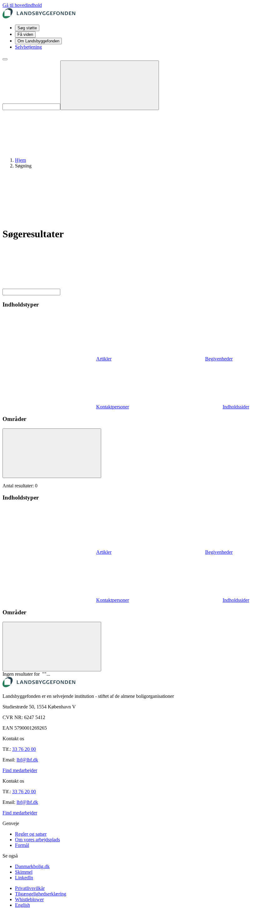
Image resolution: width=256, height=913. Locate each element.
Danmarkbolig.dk (32, 866)
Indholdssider (236, 406)
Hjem (20, 160)
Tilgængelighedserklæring (40, 893)
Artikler (103, 358)
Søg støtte (27, 28)
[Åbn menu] (4, 59)
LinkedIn (24, 877)
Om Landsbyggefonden (38, 41)
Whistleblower (29, 899)
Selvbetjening (28, 47)
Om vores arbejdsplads (37, 839)
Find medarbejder (19, 770)
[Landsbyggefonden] (38, 16)
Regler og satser (31, 834)
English (22, 905)
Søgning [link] (23, 165)
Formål (22, 845)
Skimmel (23, 872)
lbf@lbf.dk (27, 759)
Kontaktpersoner (112, 406)
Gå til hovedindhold (22, 5)
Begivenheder (219, 358)
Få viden (25, 34)
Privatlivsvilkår (30, 888)
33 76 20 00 (24, 749)
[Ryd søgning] (109, 85)
